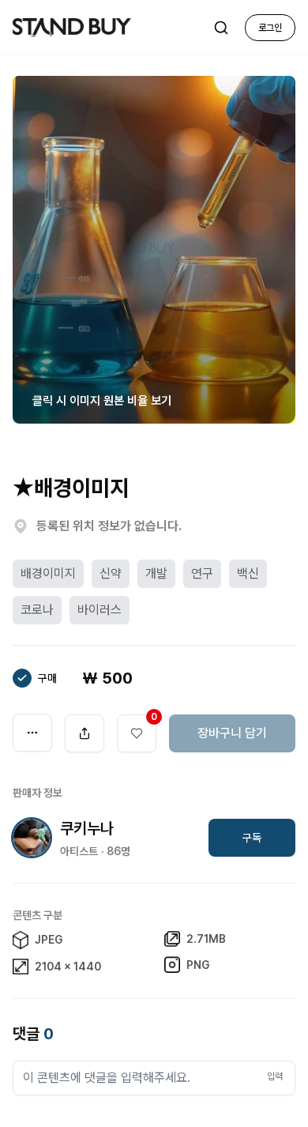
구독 (251, 837)
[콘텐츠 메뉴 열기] (32, 733)
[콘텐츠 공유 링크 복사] (84, 733)
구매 (47, 678)
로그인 (270, 27)
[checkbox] (22, 678)
